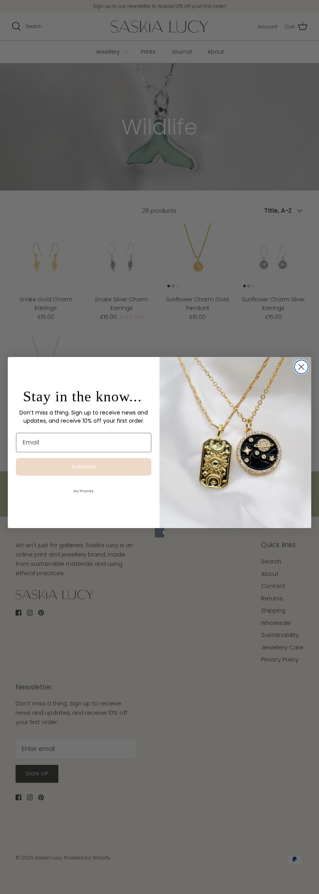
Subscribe (84, 466)
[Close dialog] (301, 367)
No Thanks (84, 491)
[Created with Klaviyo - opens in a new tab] (159, 532)
